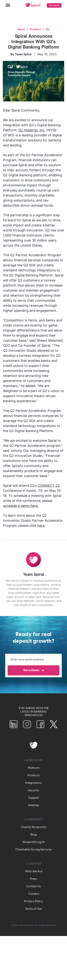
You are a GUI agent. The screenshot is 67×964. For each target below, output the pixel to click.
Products (34, 775)
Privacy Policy (33, 901)
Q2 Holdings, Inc (31, 130)
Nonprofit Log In (33, 842)
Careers (33, 893)
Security (33, 790)
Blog (34, 834)
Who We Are (33, 871)
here (40, 525)
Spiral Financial (30, 925)
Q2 (48, 29)
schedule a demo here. (21, 506)
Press (33, 878)
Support (33, 797)
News (21, 29)
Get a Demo (54, 5)
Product (35, 29)
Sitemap (33, 805)
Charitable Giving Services (33, 849)
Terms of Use (33, 908)
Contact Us (33, 886)
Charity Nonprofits (33, 827)
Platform (33, 767)
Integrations (33, 782)
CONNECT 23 (49, 486)
